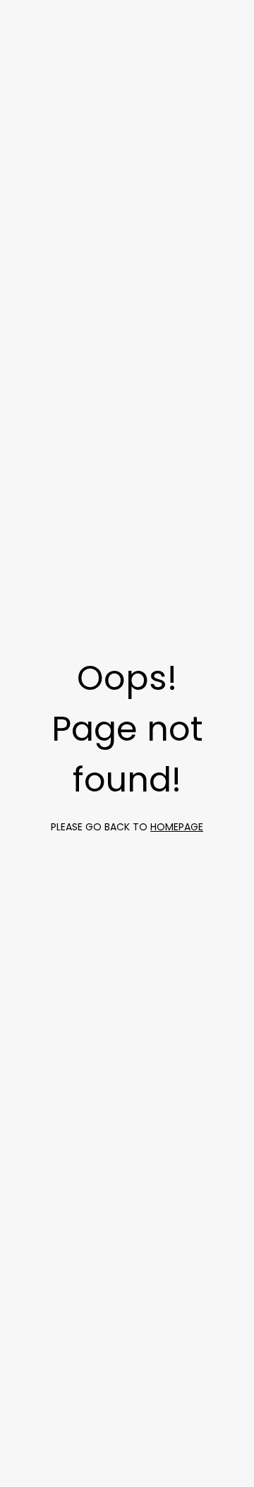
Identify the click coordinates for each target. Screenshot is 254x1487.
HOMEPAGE (176, 827)
